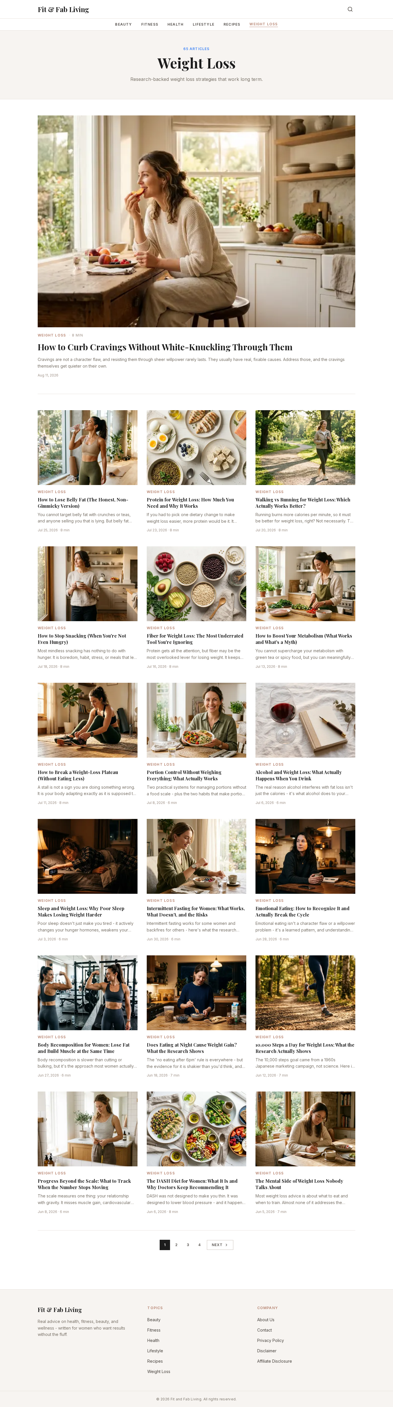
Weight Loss (263, 24)
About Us (265, 1319)
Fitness (149, 24)
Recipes (232, 24)
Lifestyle (203, 24)
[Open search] (350, 9)
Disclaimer (266, 1350)
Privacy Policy (270, 1340)
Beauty (123, 24)
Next (217, 1245)
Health (175, 24)
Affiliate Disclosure (274, 1361)
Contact (264, 1330)
